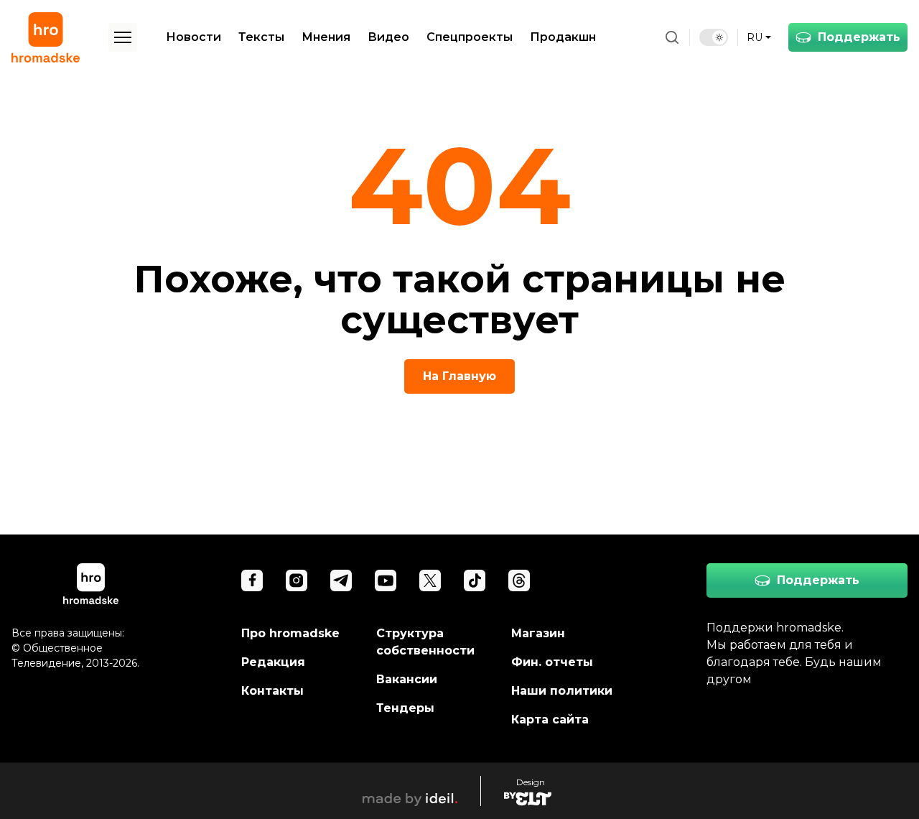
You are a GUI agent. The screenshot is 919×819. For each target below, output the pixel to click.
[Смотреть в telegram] (341, 580)
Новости (193, 37)
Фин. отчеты (552, 662)
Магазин (538, 633)
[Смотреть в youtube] (385, 580)
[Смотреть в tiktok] (474, 580)
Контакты (272, 691)
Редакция (273, 662)
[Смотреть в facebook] (252, 580)
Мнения (326, 37)
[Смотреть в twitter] (430, 580)
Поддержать (859, 37)
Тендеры (405, 708)
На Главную (459, 376)
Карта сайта (550, 719)
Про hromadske (290, 633)
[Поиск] (672, 37)
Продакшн (563, 37)
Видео (388, 37)
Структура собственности (425, 641)
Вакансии (406, 679)
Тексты (261, 37)
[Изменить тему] (713, 37)
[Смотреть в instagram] (296, 580)
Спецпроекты (469, 37)
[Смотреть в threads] (519, 580)
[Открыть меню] (122, 37)
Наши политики (561, 691)
